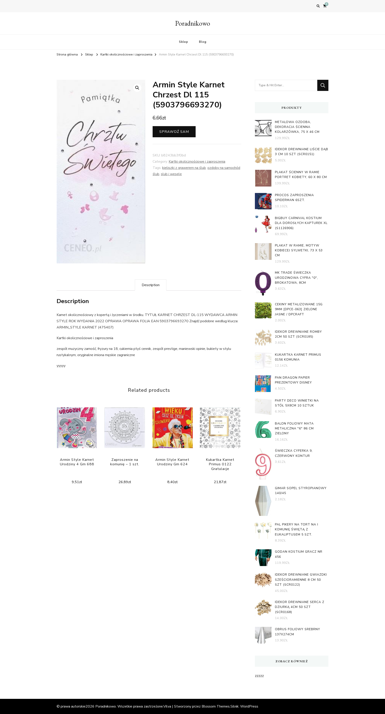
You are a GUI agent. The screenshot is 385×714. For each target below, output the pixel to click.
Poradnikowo (192, 23)
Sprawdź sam (174, 131)
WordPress (249, 706)
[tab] (150, 285)
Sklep (183, 42)
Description (151, 285)
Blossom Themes (216, 706)
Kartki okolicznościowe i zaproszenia (197, 161)
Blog (202, 42)
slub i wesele (171, 174)
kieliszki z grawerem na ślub (184, 167)
